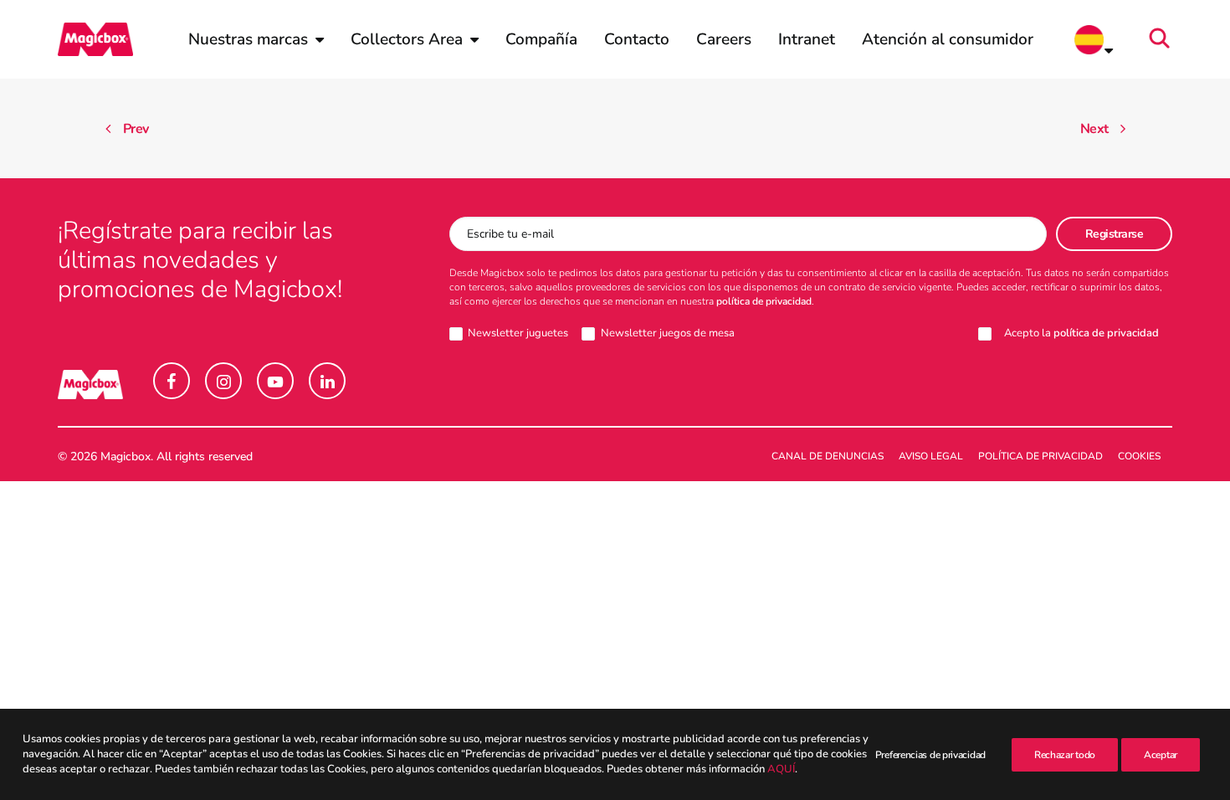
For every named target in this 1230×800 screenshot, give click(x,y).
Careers (723, 39)
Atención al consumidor (947, 39)
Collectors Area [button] (407, 39)
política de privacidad (764, 301)
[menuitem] (256, 39)
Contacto (636, 39)
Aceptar (1160, 755)
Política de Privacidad (1040, 456)
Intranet (806, 39)
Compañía (541, 39)
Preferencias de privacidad (930, 755)
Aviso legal (931, 456)
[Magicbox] (95, 39)
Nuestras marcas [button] (248, 39)
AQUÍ (781, 769)
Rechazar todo (1064, 755)
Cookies (1139, 456)
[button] (1164, 39)
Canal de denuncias (827, 456)
